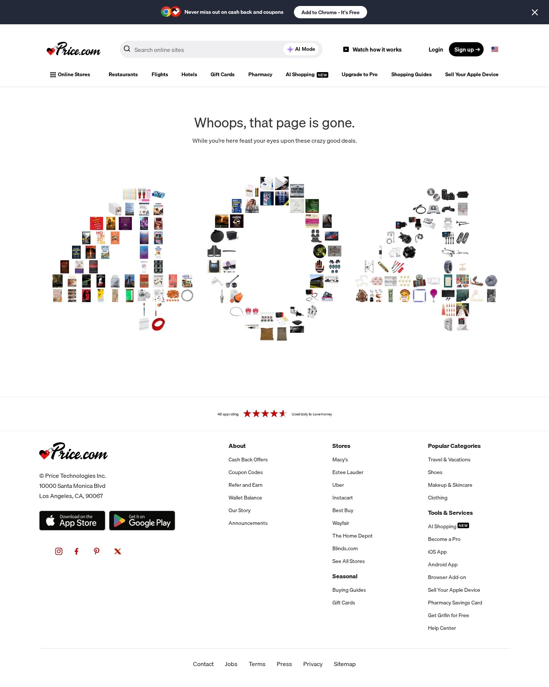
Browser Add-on (447, 577)
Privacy (313, 663)
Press (284, 663)
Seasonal (344, 576)
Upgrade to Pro (360, 74)
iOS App (437, 552)
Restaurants (123, 74)
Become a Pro (444, 539)
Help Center (442, 628)
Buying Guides (349, 590)
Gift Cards (223, 74)
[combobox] (221, 49)
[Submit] (127, 51)
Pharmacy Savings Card (455, 602)
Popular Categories (454, 445)
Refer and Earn (246, 485)
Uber (338, 485)
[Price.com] (73, 468)
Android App (443, 564)
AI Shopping (301, 74)
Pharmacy (260, 74)
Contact (203, 663)
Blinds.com (345, 548)
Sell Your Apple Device (472, 74)
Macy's (340, 459)
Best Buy (342, 510)
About (237, 445)
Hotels (189, 74)
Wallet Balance (245, 497)
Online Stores (74, 74)
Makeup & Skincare (450, 485)
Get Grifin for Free (448, 615)
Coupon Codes (246, 472)
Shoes (435, 472)
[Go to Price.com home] (73, 49)
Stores (341, 445)
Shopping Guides (411, 74)
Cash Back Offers (248, 459)
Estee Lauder (347, 472)
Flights (160, 74)
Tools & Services (450, 512)
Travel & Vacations (449, 459)
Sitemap (345, 663)
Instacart (342, 497)
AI (305, 49)
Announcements (248, 523)
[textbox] (494, 49)
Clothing (437, 497)
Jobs (231, 663)
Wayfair (340, 523)
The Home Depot (352, 536)
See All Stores (348, 561)
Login (436, 49)
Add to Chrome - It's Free (330, 12)
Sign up (464, 49)
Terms (257, 663)
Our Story (240, 510)
